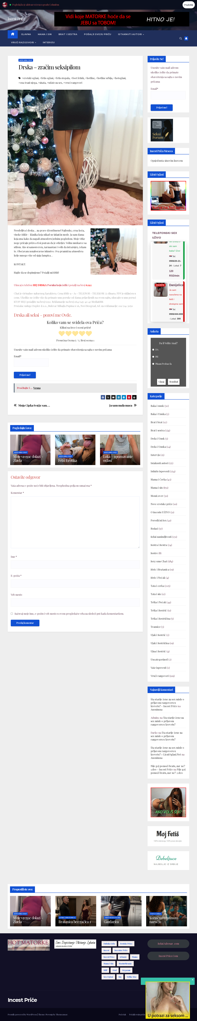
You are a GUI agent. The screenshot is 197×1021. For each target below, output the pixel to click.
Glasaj (161, 381)
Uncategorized (159, 659)
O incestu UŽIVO (160, 512)
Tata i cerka (157, 585)
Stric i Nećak (158, 577)
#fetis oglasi (46, 78)
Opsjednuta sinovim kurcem (167, 160)
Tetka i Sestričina (160, 618)
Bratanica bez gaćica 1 (74, 921)
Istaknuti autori (130, 34)
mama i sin (108, 963)
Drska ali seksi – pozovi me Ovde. (43, 315)
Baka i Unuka (158, 414)
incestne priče (121, 950)
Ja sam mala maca (120, 405)
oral (115, 970)
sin (120, 977)
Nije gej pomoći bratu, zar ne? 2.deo (168, 771)
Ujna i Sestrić (158, 651)
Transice (156, 626)
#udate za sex (54, 82)
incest (106, 950)
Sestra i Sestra (159, 545)
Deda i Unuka (158, 446)
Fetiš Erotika (67, 460)
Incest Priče (16, 18)
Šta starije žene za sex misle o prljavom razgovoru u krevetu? (167, 721)
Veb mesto (16, 594)
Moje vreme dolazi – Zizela (28, 458)
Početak (122, 1014)
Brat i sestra (67, 34)
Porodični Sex (159, 520)
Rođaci (154, 528)
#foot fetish (77, 78)
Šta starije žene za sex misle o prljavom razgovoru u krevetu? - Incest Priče (167, 703)
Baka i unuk (157, 405)
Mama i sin (45, 34)
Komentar (17, 492)
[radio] (62, 334)
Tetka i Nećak (158, 602)
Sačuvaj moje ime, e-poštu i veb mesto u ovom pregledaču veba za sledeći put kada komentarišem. (69, 613)
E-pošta (16, 575)
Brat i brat (157, 422)
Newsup (49, 1014)
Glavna (26, 34)
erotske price (126, 943)
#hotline (90, 78)
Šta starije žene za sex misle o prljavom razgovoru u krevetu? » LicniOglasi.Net (167, 751)
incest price (109, 957)
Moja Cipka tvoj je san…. (34, 405)
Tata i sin (156, 594)
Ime (14, 556)
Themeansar (62, 1014)
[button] (180, 38)
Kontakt (185, 1014)
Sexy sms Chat (25, 60)
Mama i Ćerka (158, 479)
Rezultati (173, 381)
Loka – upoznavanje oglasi (118, 458)
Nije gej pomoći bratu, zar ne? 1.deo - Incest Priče (168, 767)
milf (105, 970)
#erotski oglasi (30, 78)
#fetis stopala (62, 78)
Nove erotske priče (162, 504)
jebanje (123, 957)
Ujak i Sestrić (158, 635)
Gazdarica (111, 921)
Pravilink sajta (172, 1014)
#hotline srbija (104, 78)
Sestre (154, 553)
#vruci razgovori (72, 82)
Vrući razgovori (23, 42)
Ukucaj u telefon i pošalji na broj (53, 285)
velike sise (132, 977)
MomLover (157, 495)
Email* (17, 356)
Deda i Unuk (158, 438)
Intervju (49, 42)
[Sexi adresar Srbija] (168, 802)
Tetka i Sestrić (159, 610)
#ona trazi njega (27, 82)
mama (134, 957)
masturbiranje (125, 963)
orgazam (126, 970)
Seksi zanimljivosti (161, 536)
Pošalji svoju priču (97, 34)
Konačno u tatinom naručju (163, 919)
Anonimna (157, 709)
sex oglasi (108, 977)
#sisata (42, 82)
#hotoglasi (119, 78)
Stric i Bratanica (160, 569)
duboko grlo (109, 943)
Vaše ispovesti (158, 667)
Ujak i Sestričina (160, 643)
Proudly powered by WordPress (22, 1014)
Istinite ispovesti (160, 471)
